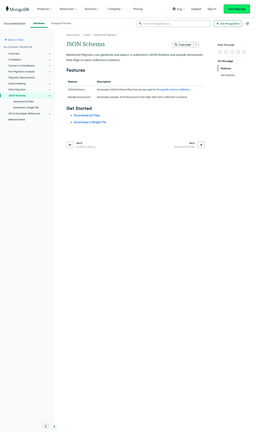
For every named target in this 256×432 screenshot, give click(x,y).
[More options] (196, 44)
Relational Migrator (105, 34)
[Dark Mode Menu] (247, 23)
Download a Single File (90, 122)
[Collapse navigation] (54, 426)
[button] (179, 8)
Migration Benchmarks (21, 77)
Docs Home (73, 34)
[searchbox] (173, 23)
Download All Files (87, 115)
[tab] (39, 23)
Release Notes (16, 119)
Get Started (236, 9)
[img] (220, 51)
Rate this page (226, 44)
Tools (87, 34)
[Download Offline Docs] (46, 426)
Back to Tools (15, 39)
